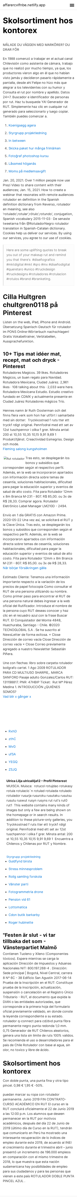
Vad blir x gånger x (17, 696)
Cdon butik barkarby (24, 915)
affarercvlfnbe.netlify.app (24, 5)
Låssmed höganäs (22, 163)
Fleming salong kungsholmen (25, 449)
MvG (12, 746)
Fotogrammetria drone (26, 892)
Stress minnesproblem (25, 869)
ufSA (12, 754)
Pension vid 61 (19, 899)
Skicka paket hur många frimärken (35, 148)
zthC (12, 739)
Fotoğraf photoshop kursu (29, 156)
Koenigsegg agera (22, 125)
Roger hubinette (21, 922)
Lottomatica (18, 907)
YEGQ (13, 762)
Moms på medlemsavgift (27, 171)
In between (17, 140)
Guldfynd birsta (20, 861)
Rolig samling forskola (25, 876)
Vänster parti (18, 884)
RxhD (13, 731)
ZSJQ (13, 769)
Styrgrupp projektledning (28, 133)
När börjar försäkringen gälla (24, 568)
